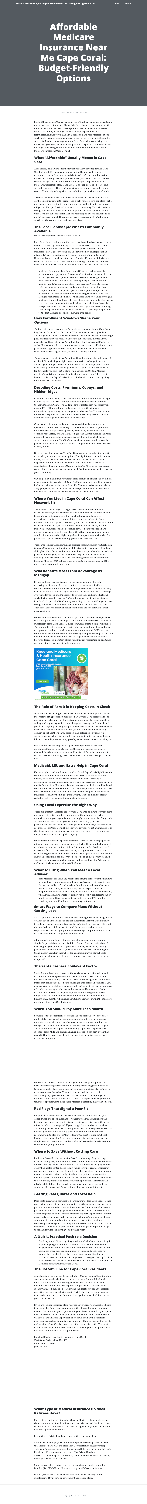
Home (117, 3)
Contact (127, 3)
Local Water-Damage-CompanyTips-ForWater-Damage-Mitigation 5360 (55, 3)
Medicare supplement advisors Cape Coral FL (57, 235)
